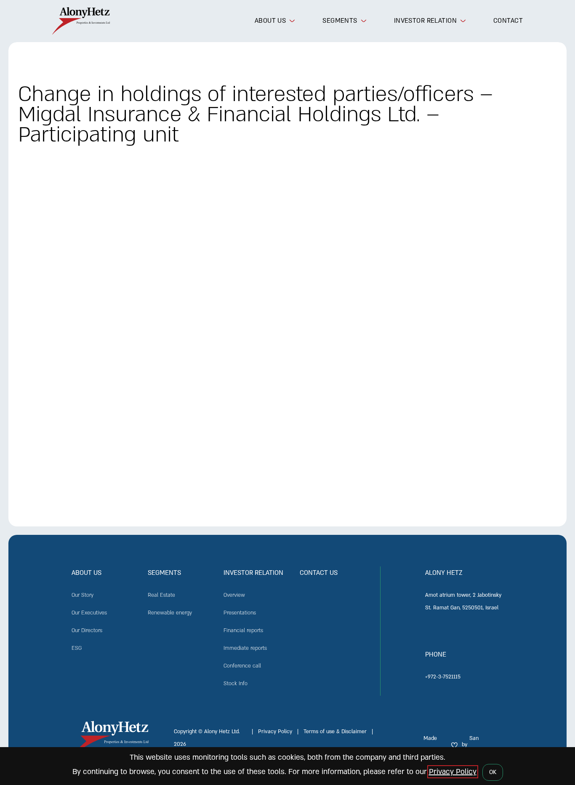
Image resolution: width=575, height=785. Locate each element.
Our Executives (89, 613)
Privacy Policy (275, 731)
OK (492, 772)
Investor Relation (253, 573)
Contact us (319, 573)
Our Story (82, 595)
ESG (77, 648)
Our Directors (87, 630)
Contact (508, 20)
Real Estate (161, 595)
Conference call (242, 666)
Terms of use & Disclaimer (335, 731)
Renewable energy (170, 613)
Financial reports (243, 630)
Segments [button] (339, 20)
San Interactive (482, 745)
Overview (234, 595)
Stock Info (236, 683)
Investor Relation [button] (425, 20)
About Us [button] (270, 20)
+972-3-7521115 (443, 677)
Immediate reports (245, 648)
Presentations (240, 613)
